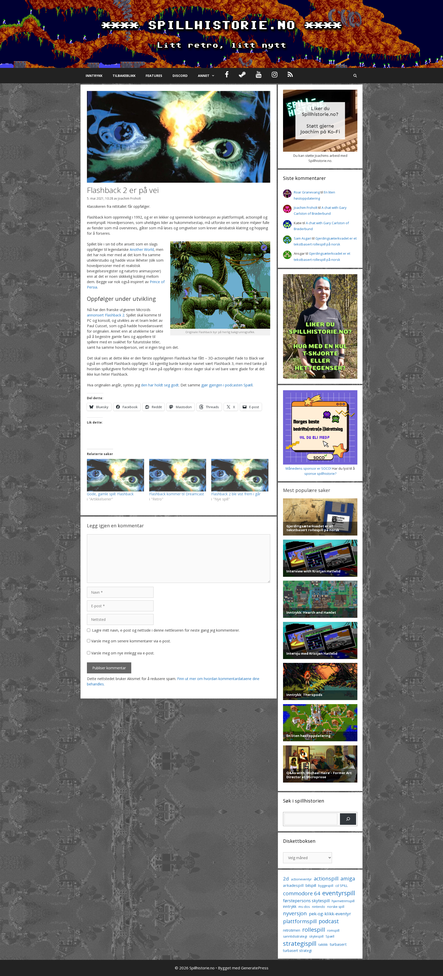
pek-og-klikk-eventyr (330, 914)
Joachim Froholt (129, 198)
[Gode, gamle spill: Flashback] (115, 475)
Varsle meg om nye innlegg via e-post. (122, 653)
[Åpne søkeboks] (355, 75)
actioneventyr (301, 879)
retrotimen (291, 930)
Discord (180, 75)
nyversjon (295, 913)
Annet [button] (203, 75)
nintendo (318, 907)
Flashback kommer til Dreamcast (176, 493)
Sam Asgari (302, 238)
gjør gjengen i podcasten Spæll (227, 385)
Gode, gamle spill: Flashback (110, 493)
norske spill (335, 907)
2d (286, 878)
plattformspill (300, 921)
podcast (329, 921)
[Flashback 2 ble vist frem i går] (239, 475)
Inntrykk (94, 75)
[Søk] (348, 819)
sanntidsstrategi (295, 936)
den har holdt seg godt (160, 385)
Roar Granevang (307, 192)
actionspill (326, 878)
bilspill (311, 885)
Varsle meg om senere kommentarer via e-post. (131, 641)
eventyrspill (338, 893)
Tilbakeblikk (124, 75)
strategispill (299, 943)
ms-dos (304, 906)
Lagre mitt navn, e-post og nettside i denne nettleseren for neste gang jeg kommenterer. (166, 630)
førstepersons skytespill (306, 900)
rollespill (313, 929)
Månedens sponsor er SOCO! (308, 468)
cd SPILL (341, 885)
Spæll (330, 936)
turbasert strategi (297, 950)
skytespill (316, 936)
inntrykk (289, 906)
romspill (333, 930)
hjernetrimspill (343, 901)
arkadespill (293, 885)
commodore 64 (301, 893)
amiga (347, 878)
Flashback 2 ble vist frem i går (235, 493)
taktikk (323, 944)
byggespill (325, 885)
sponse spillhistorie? (320, 473)
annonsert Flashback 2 (105, 315)
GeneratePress (254, 967)
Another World (142, 249)
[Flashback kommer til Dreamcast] (177, 475)
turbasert (338, 944)
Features (154, 75)
